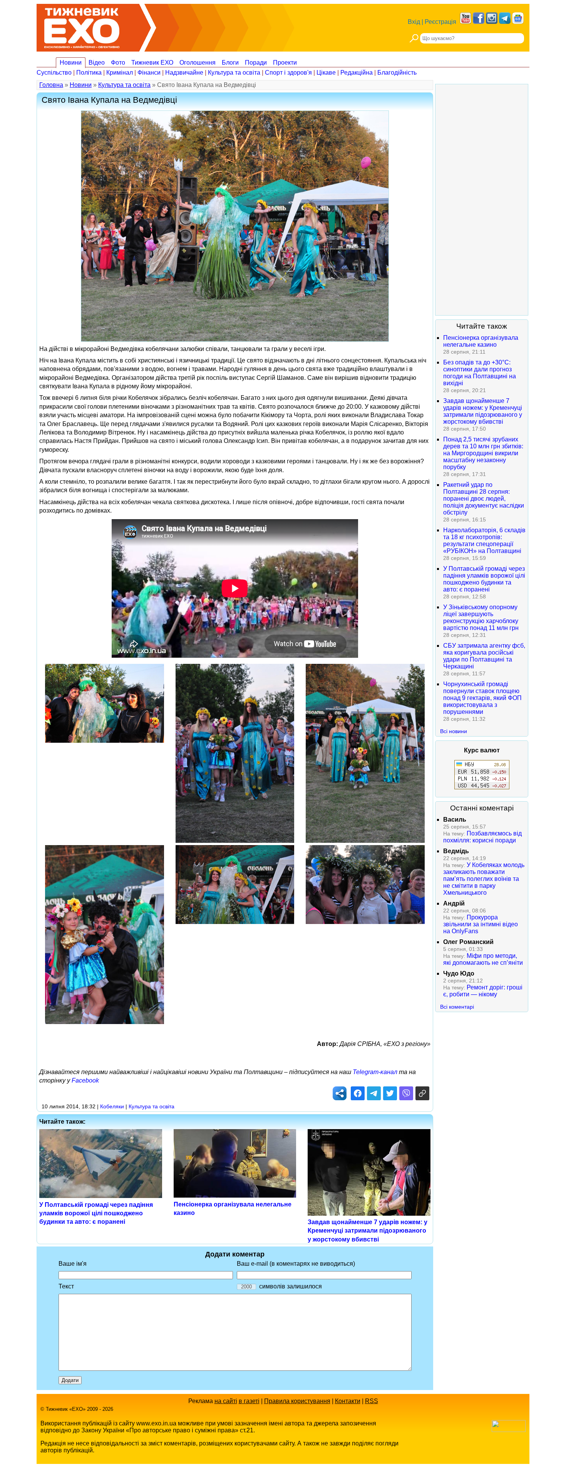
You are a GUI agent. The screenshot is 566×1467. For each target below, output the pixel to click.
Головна (51, 85)
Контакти (347, 1401)
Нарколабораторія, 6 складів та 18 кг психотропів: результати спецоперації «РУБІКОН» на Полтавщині (484, 540)
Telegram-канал (375, 1072)
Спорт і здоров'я (288, 72)
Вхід (414, 21)
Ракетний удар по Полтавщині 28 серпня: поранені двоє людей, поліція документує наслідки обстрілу (483, 498)
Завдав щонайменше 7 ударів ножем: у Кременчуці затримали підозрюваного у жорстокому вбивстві (367, 1231)
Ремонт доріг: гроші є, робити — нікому (482, 990)
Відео (97, 62)
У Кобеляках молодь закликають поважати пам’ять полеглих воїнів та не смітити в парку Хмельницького (483, 879)
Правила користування (297, 1401)
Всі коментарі (457, 1007)
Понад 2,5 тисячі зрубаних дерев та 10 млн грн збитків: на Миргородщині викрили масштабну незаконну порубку (483, 453)
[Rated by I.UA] (509, 1430)
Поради (256, 62)
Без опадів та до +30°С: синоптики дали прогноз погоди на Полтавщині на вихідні (479, 372)
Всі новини (453, 731)
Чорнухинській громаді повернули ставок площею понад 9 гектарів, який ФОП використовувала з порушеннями (482, 698)
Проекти (285, 62)
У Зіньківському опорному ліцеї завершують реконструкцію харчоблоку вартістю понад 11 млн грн (481, 617)
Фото (118, 62)
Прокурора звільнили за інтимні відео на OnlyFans (480, 924)
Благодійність (397, 72)
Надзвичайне (184, 72)
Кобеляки (112, 1106)
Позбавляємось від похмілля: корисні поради (482, 837)
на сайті (225, 1401)
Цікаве (326, 72)
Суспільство (54, 72)
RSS (371, 1401)
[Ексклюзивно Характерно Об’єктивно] (81, 26)
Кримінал (119, 72)
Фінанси (149, 72)
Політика (89, 72)
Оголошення (197, 62)
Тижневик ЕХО (152, 62)
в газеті (249, 1401)
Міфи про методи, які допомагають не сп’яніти (483, 959)
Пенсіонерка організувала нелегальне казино (480, 341)
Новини (71, 62)
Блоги (230, 62)
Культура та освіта (234, 72)
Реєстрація (440, 21)
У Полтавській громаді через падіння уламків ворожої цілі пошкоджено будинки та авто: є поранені (96, 1213)
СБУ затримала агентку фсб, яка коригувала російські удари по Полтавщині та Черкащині (484, 656)
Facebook (85, 1080)
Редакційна (356, 72)
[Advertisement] (481, 199)
